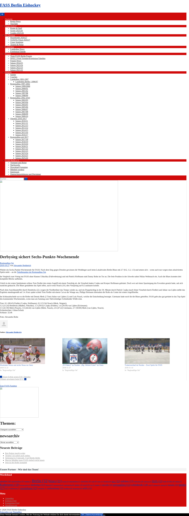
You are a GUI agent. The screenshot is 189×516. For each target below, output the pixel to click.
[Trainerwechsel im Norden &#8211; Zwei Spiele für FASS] (154, 351)
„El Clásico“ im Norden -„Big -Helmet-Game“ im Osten (82, 365)
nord (86, 485)
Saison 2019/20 (21, 144)
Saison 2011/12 (21, 123)
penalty (98, 485)
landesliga (38, 484)
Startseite (8, 19)
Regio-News (15, 21)
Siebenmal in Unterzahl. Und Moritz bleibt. (22, 458)
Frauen (8, 54)
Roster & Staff (16, 28)
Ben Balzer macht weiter (15, 453)
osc (92, 485)
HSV (172, 481)
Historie (8, 72)
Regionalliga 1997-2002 (20, 84)
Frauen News (15, 61)
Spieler (13, 75)
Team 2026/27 (11, 26)
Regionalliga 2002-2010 (20, 98)
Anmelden (9, 498)
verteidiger (42, 488)
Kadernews (9, 484)
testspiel (164, 485)
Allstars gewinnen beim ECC (13, 379)
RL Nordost (10, 35)
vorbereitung (55, 488)
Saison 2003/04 (21, 102)
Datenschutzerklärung (94, 515)
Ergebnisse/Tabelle (18, 51)
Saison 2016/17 (21, 135)
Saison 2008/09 (21, 114)
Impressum (14, 172)
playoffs (107, 485)
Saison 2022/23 (16, 68)
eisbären (127, 481)
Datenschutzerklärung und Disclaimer (25, 174)
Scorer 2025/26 (16, 31)
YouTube (14, 24)
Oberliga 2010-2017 (18, 119)
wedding (68, 488)
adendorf (5, 481)
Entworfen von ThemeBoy (11, 512)
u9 (7, 488)
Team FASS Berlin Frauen (21, 56)
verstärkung (28, 488)
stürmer (157, 485)
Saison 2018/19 (21, 142)
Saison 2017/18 (21, 139)
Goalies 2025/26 (17, 33)
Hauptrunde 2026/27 (18, 38)
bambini (27, 481)
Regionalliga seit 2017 (19, 137)
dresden (107, 481)
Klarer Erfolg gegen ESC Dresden (15, 377)
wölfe (87, 488)
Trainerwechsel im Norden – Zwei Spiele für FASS (143, 365)
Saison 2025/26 (21, 158)
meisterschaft (59, 485)
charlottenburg (74, 481)
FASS (157, 481)
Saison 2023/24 (16, 65)
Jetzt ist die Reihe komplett (16, 462)
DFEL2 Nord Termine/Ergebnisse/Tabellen (27, 58)
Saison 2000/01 (21, 88)
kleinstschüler (25, 485)
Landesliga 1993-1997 (19, 79)
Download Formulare (19, 167)
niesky (79, 485)
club (94, 481)
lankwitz (49, 485)
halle (166, 481)
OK (83, 515)
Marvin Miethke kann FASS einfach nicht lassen (24, 460)
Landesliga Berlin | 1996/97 (26, 82)
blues (55, 481)
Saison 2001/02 (21, 91)
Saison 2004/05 (21, 105)
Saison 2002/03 (21, 100)
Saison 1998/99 (21, 95)
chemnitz (86, 481)
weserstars (77, 488)
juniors (178, 481)
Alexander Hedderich (22, 265)
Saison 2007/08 (21, 112)
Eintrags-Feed (10, 501)
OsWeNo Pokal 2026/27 (20, 40)
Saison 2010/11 (21, 121)
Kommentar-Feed (12, 503)
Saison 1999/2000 (22, 86)
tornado (173, 485)
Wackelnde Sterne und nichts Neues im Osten (16, 365)
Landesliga (9, 47)
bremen (65, 481)
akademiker (18, 481)
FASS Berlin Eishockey (20, 5)
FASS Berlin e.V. (12, 160)
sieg (150, 485)
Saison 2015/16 (21, 132)
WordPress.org (11, 505)
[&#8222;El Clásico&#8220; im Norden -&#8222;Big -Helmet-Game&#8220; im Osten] (92, 351)
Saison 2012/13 (21, 126)
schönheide (139, 484)
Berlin (40, 481)
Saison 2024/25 (16, 63)
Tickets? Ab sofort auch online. (17, 456)
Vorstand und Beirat (18, 163)
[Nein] (104, 515)
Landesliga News (17, 49)
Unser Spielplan (16, 42)
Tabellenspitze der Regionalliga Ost (31, 272)
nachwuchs (69, 485)
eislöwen (147, 481)
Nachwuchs (15, 165)
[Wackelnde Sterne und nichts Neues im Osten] (30, 351)
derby (100, 481)
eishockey (138, 481)
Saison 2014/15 (21, 130)
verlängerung (14, 488)
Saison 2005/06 (21, 107)
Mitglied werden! (17, 170)
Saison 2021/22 (16, 70)
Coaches (13, 77)
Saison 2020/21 (21, 146)
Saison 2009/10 (21, 116)
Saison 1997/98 (21, 93)
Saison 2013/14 (21, 128)
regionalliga (122, 484)
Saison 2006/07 (21, 109)
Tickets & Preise (17, 44)
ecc (116, 481)
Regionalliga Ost (7, 263)
